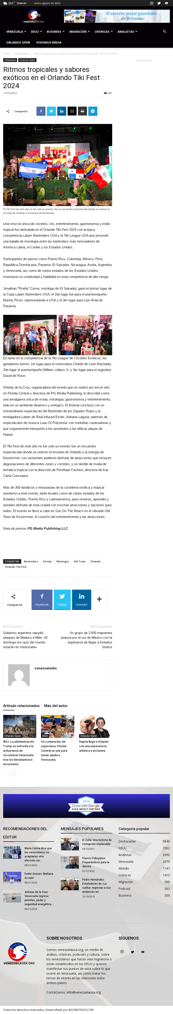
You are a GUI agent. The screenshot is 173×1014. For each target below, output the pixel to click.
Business (54, 32)
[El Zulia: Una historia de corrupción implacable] (70, 844)
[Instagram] (151, 3)
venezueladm (45, 668)
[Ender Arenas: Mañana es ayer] (12, 878)
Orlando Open (18, 42)
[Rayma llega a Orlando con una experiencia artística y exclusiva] (95, 726)
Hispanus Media (48, 42)
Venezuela (14, 32)
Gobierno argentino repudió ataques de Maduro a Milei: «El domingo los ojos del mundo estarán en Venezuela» (25, 640)
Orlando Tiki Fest (15, 566)
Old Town (80, 561)
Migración (77, 32)
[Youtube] (166, 3)
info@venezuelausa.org (84, 992)
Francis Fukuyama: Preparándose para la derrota (95, 862)
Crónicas (102, 32)
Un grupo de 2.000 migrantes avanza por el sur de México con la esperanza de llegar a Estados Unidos (86, 640)
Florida (47, 561)
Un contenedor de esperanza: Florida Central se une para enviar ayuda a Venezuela (54, 750)
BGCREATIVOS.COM (81, 1010)
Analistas (126, 32)
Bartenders (31, 561)
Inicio (6, 53)
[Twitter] (159, 3)
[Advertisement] (57, 544)
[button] (164, 32)
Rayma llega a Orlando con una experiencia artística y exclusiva (94, 746)
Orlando (96, 561)
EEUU (35, 32)
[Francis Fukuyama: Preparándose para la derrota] (70, 862)
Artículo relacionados (21, 705)
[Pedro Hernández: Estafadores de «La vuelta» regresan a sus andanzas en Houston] (70, 884)
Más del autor (56, 705)
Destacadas (21, 53)
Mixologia (63, 561)
